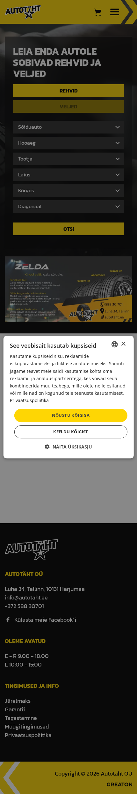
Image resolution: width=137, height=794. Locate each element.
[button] (68, 446)
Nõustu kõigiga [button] (71, 415)
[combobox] (114, 344)
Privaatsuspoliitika (29, 400)
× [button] (123, 344)
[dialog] (69, 397)
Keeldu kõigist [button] (70, 432)
